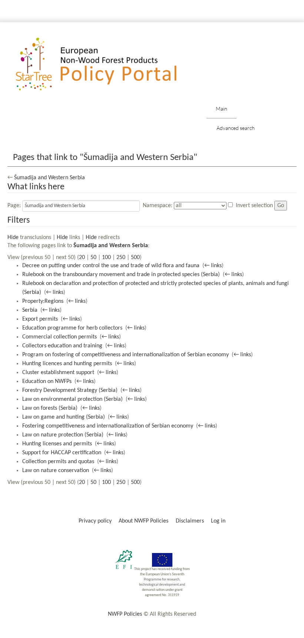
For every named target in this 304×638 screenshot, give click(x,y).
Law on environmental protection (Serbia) (72, 399)
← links (213, 266)
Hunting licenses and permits (57, 444)
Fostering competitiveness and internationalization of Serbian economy (107, 426)
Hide (13, 238)
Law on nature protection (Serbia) (62, 435)
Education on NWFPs (47, 382)
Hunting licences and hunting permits (67, 364)
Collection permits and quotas (58, 462)
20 (82, 258)
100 (106, 258)
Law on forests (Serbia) (49, 408)
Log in (218, 521)
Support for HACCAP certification (61, 453)
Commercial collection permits (59, 337)
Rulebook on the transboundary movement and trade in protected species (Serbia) (121, 275)
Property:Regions (42, 301)
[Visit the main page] (107, 64)
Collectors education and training (62, 346)
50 (93, 258)
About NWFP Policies (143, 521)
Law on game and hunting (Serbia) (63, 417)
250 (120, 258)
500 (135, 258)
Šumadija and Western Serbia (49, 178)
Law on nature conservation (55, 471)
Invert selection (254, 206)
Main (221, 108)
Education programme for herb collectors (72, 328)
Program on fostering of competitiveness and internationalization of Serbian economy (125, 355)
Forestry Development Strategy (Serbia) (70, 390)
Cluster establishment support (58, 373)
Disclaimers (190, 521)
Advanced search (236, 128)
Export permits (40, 319)
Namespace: (157, 206)
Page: (14, 206)
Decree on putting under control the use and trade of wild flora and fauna (110, 266)
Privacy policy (95, 521)
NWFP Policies (125, 614)
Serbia (29, 310)
